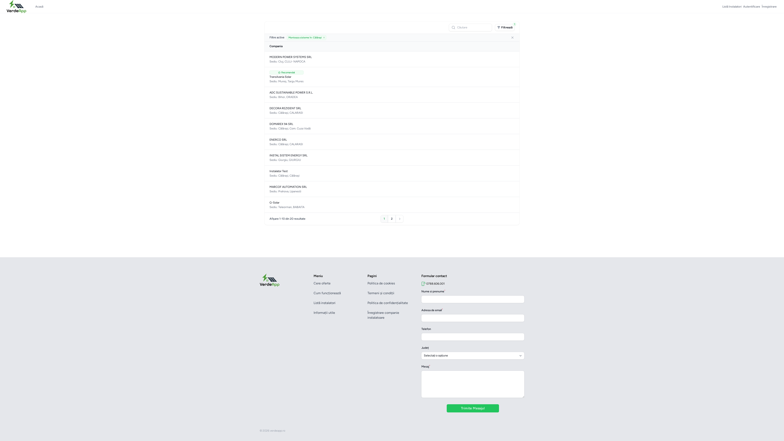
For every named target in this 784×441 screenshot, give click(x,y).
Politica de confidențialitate (388, 303)
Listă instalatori (324, 303)
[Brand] (284, 280)
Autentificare (751, 6)
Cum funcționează (327, 293)
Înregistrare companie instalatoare (383, 315)
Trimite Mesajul (473, 408)
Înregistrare (769, 6)
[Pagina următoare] (399, 219)
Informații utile (324, 313)
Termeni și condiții (381, 293)
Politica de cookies (381, 283)
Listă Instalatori (732, 6)
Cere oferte (322, 283)
